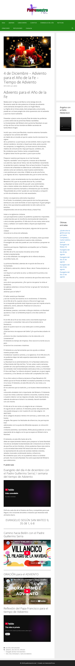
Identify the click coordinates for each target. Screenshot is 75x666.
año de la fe (15, 650)
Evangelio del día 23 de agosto (65, 274)
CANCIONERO (22, 23)
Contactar (29, 28)
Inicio (3, 23)
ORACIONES (6, 28)
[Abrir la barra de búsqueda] (72, 28)
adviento (8, 650)
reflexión (22, 650)
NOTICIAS (60, 23)
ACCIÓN (8, 648)
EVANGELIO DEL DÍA (47, 23)
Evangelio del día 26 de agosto (65, 252)
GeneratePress (50, 663)
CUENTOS (33, 23)
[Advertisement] (67, 68)
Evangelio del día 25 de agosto (65, 259)
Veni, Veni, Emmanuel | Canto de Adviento (19, 654)
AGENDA (11, 23)
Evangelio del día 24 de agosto (65, 267)
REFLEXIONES (17, 28)
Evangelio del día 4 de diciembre (15, 652)
